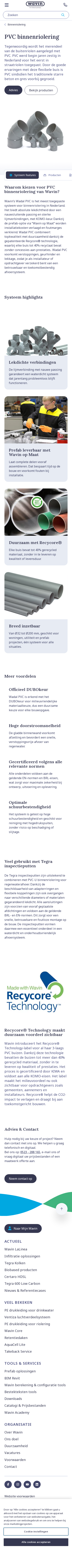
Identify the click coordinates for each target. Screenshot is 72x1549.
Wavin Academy (16, 1412)
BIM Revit (12, 1378)
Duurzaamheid (16, 1446)
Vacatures (12, 1452)
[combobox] (36, 15)
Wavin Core (13, 1330)
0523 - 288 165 (30, 1152)
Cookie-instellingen (36, 1531)
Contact (10, 1466)
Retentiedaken (16, 1337)
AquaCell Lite (14, 1344)
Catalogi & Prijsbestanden (25, 1405)
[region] (36, 1524)
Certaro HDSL (15, 1276)
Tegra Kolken (14, 1263)
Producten (54, 175)
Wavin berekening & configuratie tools (35, 1385)
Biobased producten (20, 1270)
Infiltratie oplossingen (22, 1256)
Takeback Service (18, 1351)
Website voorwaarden (19, 1496)
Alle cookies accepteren (36, 1542)
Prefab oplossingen (20, 1371)
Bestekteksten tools (20, 1392)
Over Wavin (13, 1432)
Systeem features (25, 175)
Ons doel (11, 1439)
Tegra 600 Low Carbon (22, 1283)
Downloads (13, 1398)
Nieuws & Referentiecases (25, 1290)
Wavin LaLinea (15, 1249)
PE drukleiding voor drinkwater (29, 1310)
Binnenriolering (16, 24)
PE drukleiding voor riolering (27, 1324)
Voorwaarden (15, 1459)
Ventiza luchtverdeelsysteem (27, 1317)
